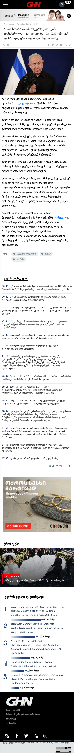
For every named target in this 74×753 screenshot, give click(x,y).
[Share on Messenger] (52, 45)
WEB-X (57, 742)
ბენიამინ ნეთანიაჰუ (25, 254)
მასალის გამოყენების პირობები (23, 714)
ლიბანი (19, 259)
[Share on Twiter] (57, 45)
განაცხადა (61, 217)
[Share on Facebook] (48, 45)
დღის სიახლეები (16, 278)
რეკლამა (11, 718)
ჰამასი (47, 254)
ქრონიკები (11, 544)
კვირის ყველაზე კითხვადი (24, 597)
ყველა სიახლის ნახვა (60, 465)
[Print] (70, 45)
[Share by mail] (61, 45)
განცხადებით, (27, 103)
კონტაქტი (11, 723)
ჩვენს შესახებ (13, 709)
